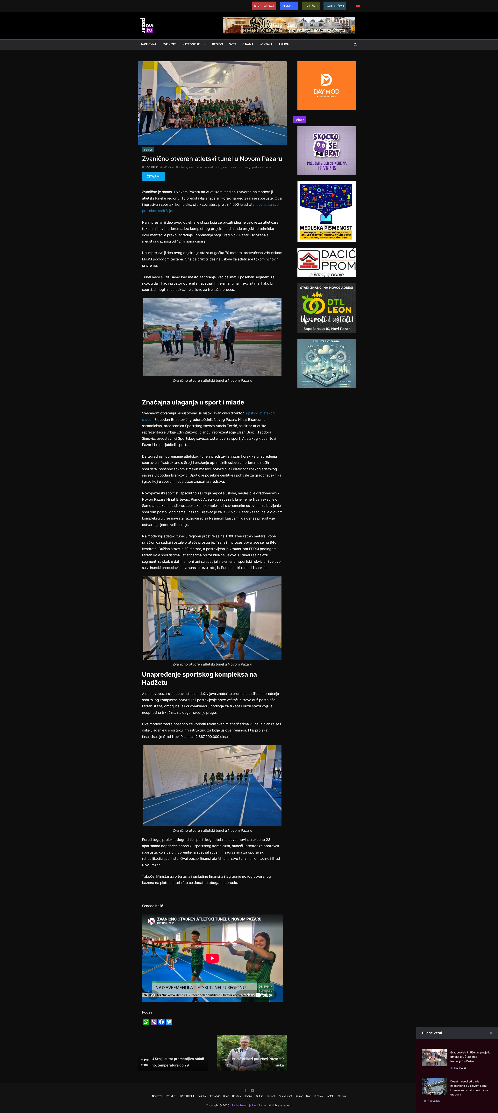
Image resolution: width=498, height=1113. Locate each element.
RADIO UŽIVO (335, 6)
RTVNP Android (264, 6)
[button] (203, 44)
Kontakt (266, 44)
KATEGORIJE (191, 44)
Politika (202, 1096)
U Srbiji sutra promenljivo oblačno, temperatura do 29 (172, 1062)
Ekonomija (214, 1096)
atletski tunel (230, 167)
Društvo (148, 150)
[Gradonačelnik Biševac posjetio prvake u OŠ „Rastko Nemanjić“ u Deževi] (434, 1052)
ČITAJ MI (153, 176)
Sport (226, 1096)
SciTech (271, 1096)
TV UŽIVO (311, 6)
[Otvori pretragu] (355, 44)
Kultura (259, 1096)
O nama (247, 44)
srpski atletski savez (261, 167)
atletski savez (196, 167)
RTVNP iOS (289, 6)
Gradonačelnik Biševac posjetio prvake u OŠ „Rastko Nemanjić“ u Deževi (470, 1057)
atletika (183, 167)
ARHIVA (284, 44)
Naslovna (148, 44)
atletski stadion (213, 167)
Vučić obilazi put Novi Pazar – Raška (253, 1062)
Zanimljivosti (285, 1096)
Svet (232, 44)
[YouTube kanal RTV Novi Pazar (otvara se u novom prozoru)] (358, 6)
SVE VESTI (169, 44)
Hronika (248, 1096)
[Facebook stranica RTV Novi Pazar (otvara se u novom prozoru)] (351, 6)
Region (217, 44)
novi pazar (243, 167)
